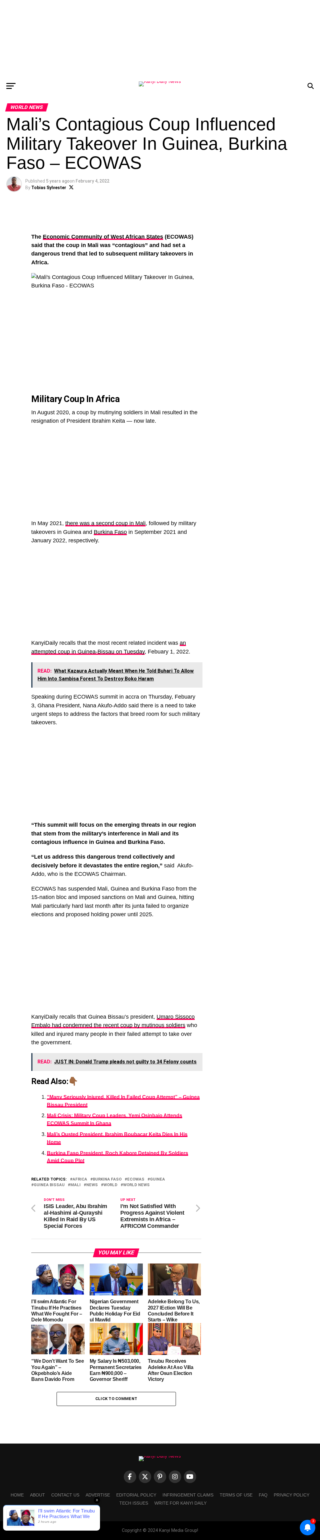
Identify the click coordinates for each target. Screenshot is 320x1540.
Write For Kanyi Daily (180, 1503)
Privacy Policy (291, 1494)
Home (17, 1494)
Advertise (98, 1494)
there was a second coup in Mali (105, 523)
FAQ (263, 1494)
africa (79, 1179)
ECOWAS (135, 1179)
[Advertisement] (160, 39)
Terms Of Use (236, 1494)
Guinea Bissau (49, 1185)
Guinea (157, 1179)
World (110, 1185)
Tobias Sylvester (48, 187)
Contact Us (65, 1494)
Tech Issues (133, 1503)
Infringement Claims (187, 1494)
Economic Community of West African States (103, 237)
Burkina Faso (110, 532)
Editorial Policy (136, 1494)
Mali (75, 1185)
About (37, 1494)
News (92, 1185)
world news (136, 1185)
